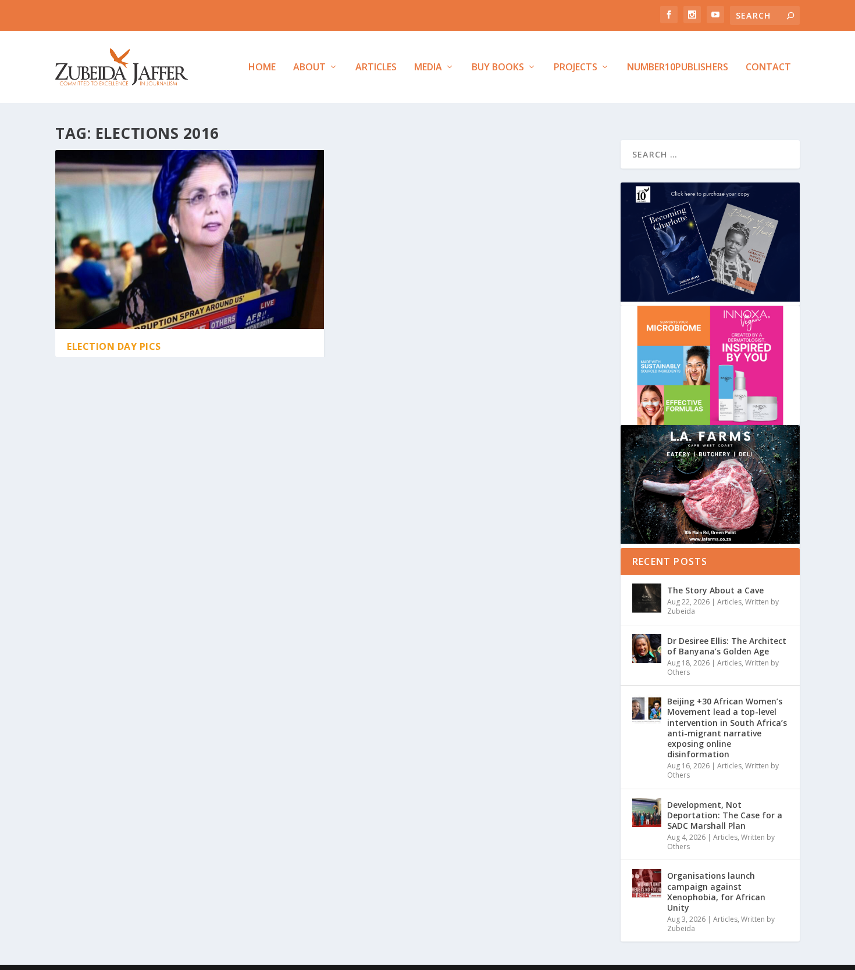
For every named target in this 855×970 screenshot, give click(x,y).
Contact (768, 67)
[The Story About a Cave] (646, 598)
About (309, 67)
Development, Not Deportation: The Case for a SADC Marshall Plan (724, 815)
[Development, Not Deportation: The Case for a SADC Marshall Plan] (646, 812)
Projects (575, 67)
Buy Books (498, 67)
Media (428, 67)
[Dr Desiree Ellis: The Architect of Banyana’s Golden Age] (646, 648)
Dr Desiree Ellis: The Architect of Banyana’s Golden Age (726, 646)
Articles (376, 67)
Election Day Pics (114, 346)
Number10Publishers (677, 67)
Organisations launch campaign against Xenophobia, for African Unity (716, 891)
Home (262, 67)
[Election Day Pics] (189, 239)
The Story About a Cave (715, 590)
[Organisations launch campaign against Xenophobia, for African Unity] (646, 883)
